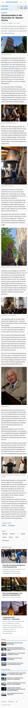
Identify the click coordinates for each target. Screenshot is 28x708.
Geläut (13, 66)
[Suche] (21, 2)
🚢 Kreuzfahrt (4, 9)
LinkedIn (23, 533)
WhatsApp (4, 533)
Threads (4, 537)
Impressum (4, 701)
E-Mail (16, 537)
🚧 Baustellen (4, 6)
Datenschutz (11, 701)
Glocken (4, 525)
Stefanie (11, 23)
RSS (17, 701)
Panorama (4, 12)
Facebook (12, 533)
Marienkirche (11, 525)
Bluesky (11, 537)
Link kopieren (5, 540)
